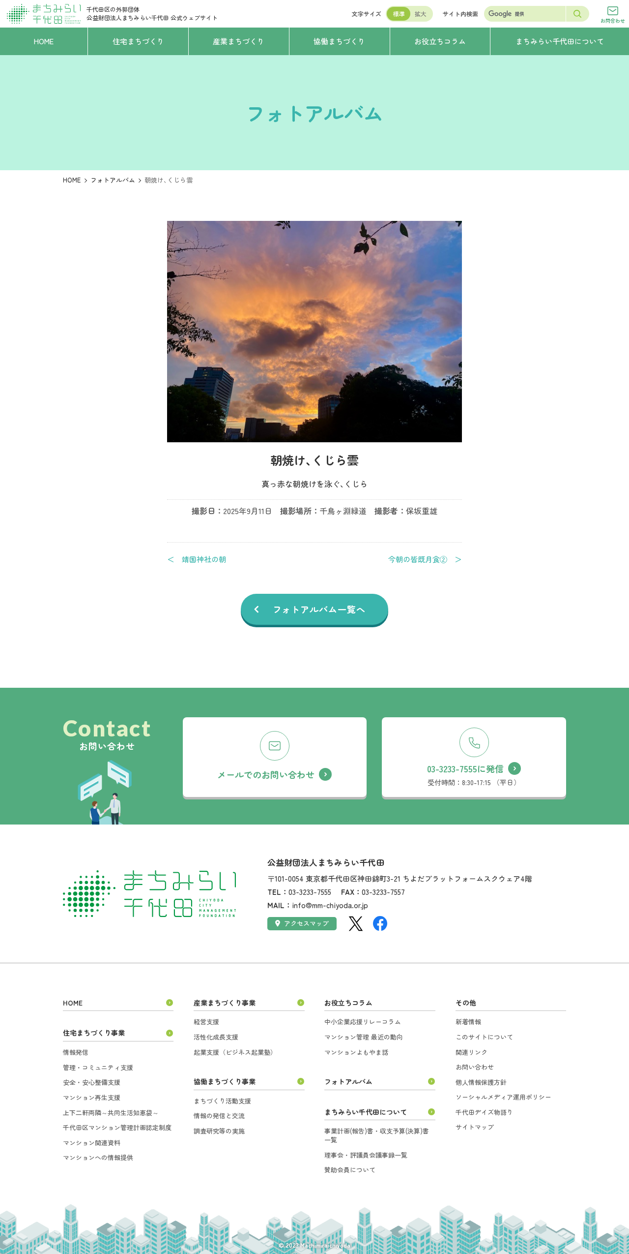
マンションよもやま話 (356, 1052)
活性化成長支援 (216, 1036)
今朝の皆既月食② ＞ (425, 559)
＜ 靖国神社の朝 (196, 559)
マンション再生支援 (91, 1097)
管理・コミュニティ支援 (98, 1067)
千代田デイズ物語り (484, 1112)
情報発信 (75, 1052)
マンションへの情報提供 (98, 1157)
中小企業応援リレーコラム (362, 1021)
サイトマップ (475, 1127)
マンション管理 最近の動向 (363, 1036)
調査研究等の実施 (219, 1130)
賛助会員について (349, 1169)
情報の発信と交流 (219, 1115)
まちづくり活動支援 (222, 1100)
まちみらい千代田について (365, 1112)
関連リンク (471, 1052)
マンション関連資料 (91, 1142)
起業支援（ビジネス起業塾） (235, 1052)
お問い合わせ (475, 1066)
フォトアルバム (112, 179)
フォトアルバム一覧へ (319, 609)
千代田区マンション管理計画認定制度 (117, 1127)
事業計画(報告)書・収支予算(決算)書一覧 (376, 1135)
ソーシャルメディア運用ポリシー (503, 1096)
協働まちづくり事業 (225, 1081)
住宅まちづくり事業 (94, 1033)
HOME (72, 179)
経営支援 (206, 1021)
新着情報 (468, 1021)
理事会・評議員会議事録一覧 (365, 1155)
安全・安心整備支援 (91, 1082)
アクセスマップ (306, 923)
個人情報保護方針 (481, 1082)
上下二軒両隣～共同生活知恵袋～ (111, 1112)
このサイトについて (484, 1036)
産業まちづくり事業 (225, 1003)
